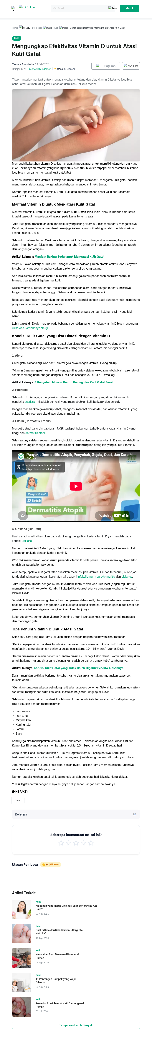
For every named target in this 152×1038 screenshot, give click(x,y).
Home (15, 28)
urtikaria (27, 541)
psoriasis (30, 401)
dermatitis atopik (35, 433)
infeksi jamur (86, 576)
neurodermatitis (105, 576)
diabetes (127, 576)
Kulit (56, 28)
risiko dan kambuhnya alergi (30, 328)
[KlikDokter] (34, 8)
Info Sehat (37, 28)
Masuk (130, 8)
